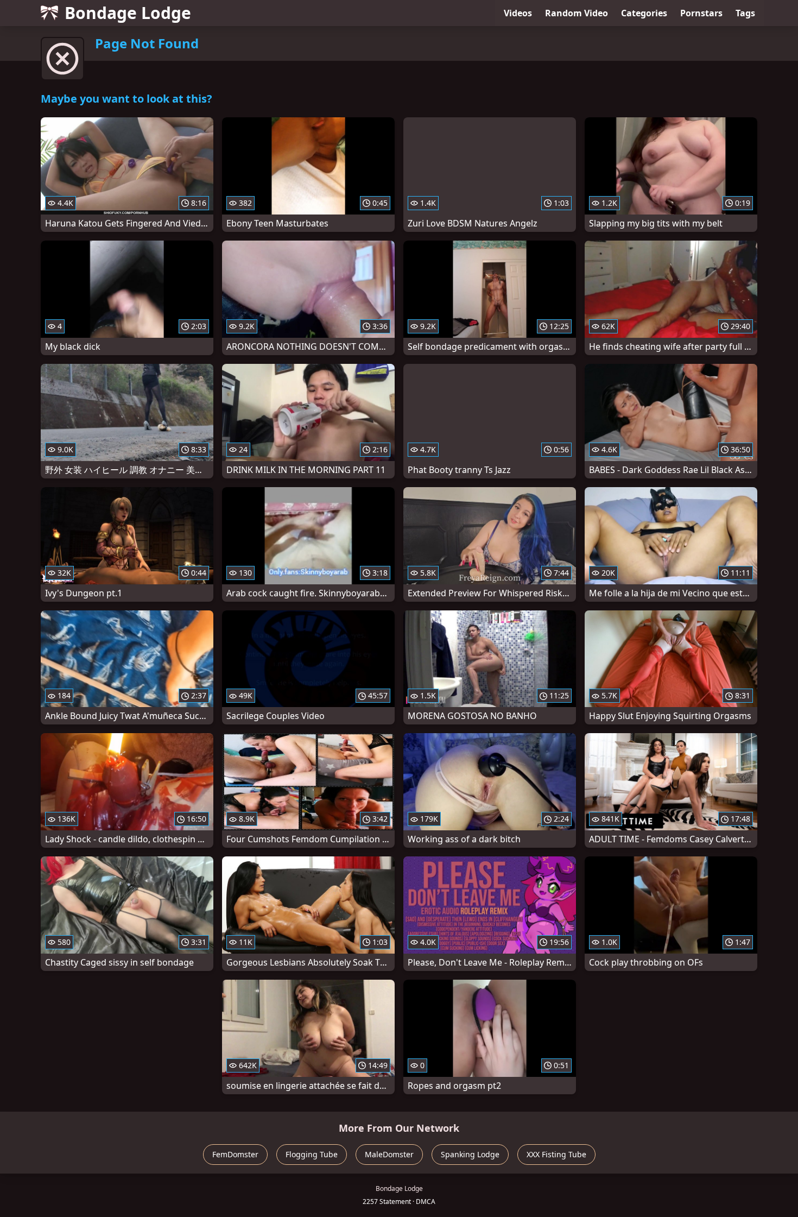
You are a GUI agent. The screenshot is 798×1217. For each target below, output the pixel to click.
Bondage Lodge (128, 13)
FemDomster (235, 1154)
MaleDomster (389, 1154)
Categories (644, 13)
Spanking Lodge (470, 1154)
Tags (745, 13)
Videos (518, 13)
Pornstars (701, 13)
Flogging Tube (312, 1154)
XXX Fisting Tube (556, 1154)
